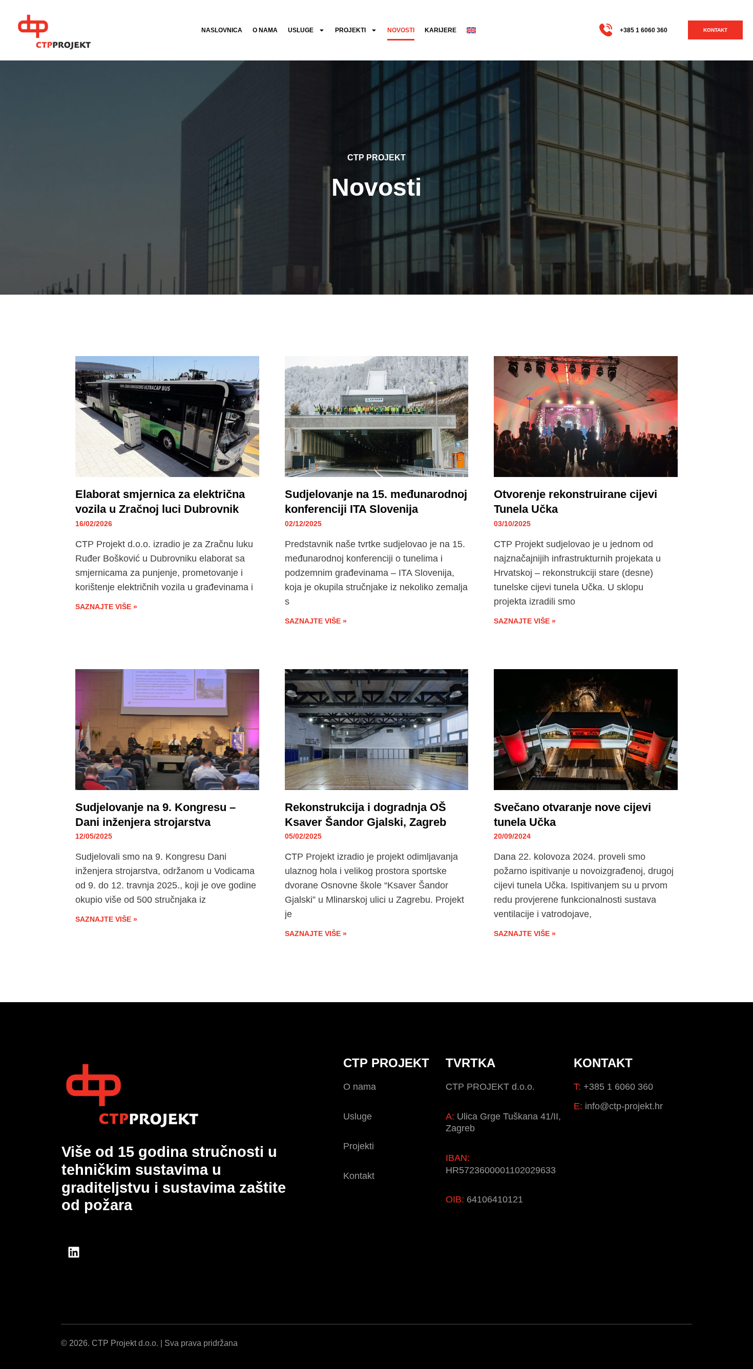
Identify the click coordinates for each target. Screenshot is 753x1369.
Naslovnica (221, 30)
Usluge (300, 30)
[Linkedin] (73, 1252)
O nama (265, 30)
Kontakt (358, 1176)
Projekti (350, 30)
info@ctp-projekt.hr (624, 1106)
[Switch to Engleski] (471, 30)
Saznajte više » (106, 607)
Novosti (400, 30)
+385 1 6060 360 (643, 30)
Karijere (440, 30)
